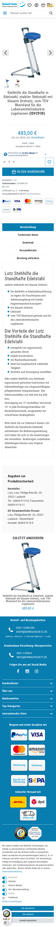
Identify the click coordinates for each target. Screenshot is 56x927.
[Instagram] (36, 671)
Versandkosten (38, 137)
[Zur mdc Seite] (35, 838)
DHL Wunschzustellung (18, 889)
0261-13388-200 (25, 627)
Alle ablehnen (28, 914)
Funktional (13, 897)
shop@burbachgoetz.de (31, 631)
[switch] (6, 922)
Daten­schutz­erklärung (12, 871)
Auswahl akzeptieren (28, 920)
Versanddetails (28, 250)
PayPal (11, 893)
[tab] (28, 227)
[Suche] (51, 13)
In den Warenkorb (30, 172)
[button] (36, 5)
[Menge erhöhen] (14, 162)
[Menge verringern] (4, 162)
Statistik (12, 881)
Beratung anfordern (28, 258)
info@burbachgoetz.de (32, 657)
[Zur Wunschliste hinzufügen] (49, 162)
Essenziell (12, 877)
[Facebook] (18, 671)
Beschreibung (28, 227)
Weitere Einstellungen (12, 901)
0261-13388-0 (24, 653)
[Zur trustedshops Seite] (20, 838)
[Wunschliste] (29, 5)
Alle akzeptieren (28, 908)
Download (28, 242)
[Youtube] (27, 671)
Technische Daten (28, 234)
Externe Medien (15, 885)
